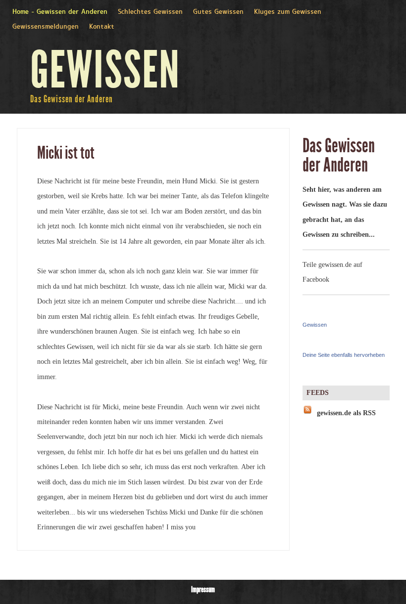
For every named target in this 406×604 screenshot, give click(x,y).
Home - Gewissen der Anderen (59, 12)
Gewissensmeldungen (45, 27)
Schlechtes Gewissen (150, 12)
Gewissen (315, 325)
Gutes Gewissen (218, 12)
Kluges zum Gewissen (287, 12)
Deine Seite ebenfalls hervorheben (344, 355)
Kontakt (101, 27)
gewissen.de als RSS (346, 413)
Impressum (203, 589)
